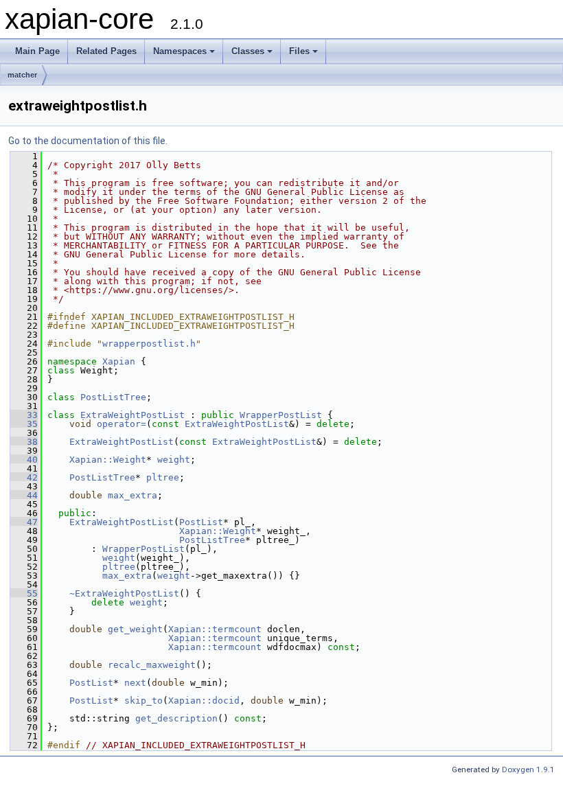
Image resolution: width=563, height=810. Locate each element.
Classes (247, 51)
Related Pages (106, 51)
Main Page (37, 51)
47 (24, 522)
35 (24, 424)
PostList (201, 522)
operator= (121, 424)
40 (24, 459)
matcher (22, 75)
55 (24, 593)
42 (24, 477)
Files (299, 51)
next (135, 683)
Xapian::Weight (107, 459)
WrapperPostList (281, 415)
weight (173, 459)
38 (24, 442)
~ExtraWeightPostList (124, 593)
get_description (176, 718)
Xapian (118, 361)
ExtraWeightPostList (132, 415)
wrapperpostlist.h (149, 343)
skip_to (143, 700)
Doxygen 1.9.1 (528, 769)
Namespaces (180, 51)
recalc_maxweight (152, 665)
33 (24, 415)
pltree (162, 477)
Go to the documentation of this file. (88, 140)
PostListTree (113, 397)
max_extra (132, 495)
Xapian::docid (204, 700)
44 (24, 495)
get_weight (135, 629)
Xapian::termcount (215, 629)
